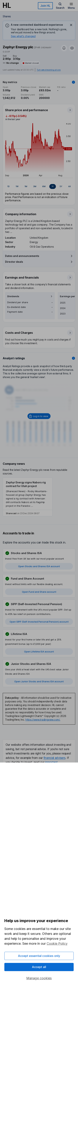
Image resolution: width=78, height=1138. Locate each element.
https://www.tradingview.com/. (42, 719)
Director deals (14, 261)
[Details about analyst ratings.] (73, 358)
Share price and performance (26, 110)
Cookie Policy (57, 943)
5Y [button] (61, 186)
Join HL (45, 5)
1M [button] (25, 186)
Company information (20, 214)
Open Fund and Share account (39, 591)
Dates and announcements (22, 255)
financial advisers (54, 758)
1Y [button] (53, 186)
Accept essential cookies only (39, 956)
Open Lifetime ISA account (39, 651)
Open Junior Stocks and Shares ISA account (39, 681)
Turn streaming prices (49, 70)
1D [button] (8, 186)
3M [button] (34, 186)
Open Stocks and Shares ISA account (39, 566)
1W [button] (17, 186)
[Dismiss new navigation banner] (71, 25)
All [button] (69, 186)
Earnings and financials (22, 277)
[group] (39, 186)
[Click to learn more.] (73, 82)
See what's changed (23, 36)
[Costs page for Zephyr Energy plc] (39, 337)
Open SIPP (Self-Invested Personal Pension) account (39, 621)
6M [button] (44, 186)
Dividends (13, 296)
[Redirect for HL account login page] (39, 416)
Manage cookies (39, 978)
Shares (7, 16)
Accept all (39, 967)
